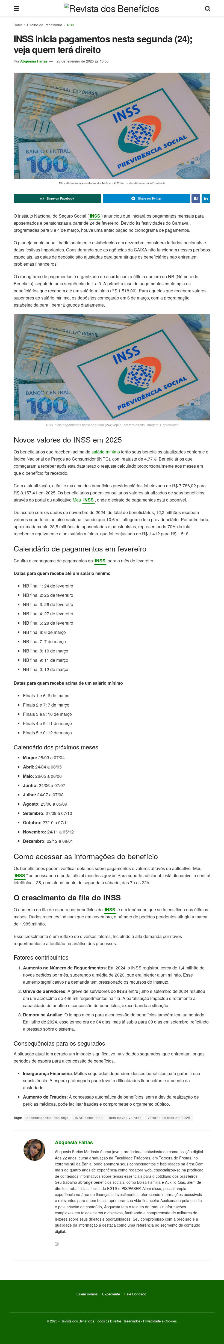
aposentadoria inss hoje (47, 1117)
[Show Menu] (16, 8)
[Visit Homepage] (111, 8)
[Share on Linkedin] (206, 198)
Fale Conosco (135, 1293)
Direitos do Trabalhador (44, 24)
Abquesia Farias (34, 61)
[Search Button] (207, 8)
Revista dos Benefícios (77, 1321)
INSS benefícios (89, 1117)
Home (18, 24)
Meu (77, 500)
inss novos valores (125, 1117)
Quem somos (87, 1293)
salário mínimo (105, 452)
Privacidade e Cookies (160, 1321)
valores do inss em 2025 (169, 1117)
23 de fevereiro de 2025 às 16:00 (82, 61)
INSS (70, 24)
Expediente (111, 1293)
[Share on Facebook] (195, 198)
